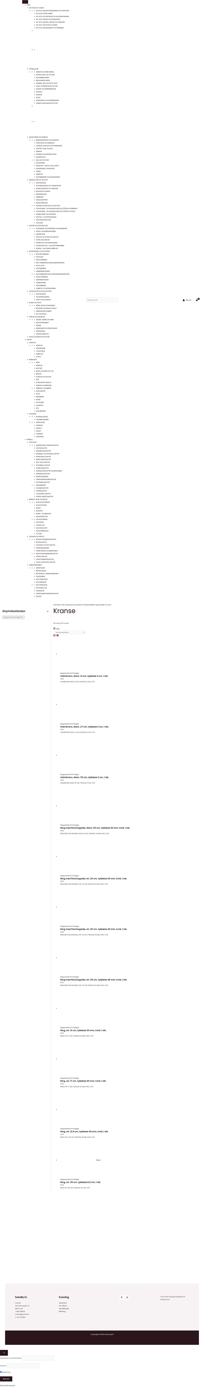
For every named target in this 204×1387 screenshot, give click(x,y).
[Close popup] (4, 1353)
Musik (38, 399)
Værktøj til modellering (46, 288)
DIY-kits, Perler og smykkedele (48, 19)
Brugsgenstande (43, 80)
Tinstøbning (41, 285)
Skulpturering (42, 277)
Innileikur (33, 359)
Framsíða (57, 605)
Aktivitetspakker (43, 502)
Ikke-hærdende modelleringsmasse (50, 263)
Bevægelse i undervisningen (47, 573)
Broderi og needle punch (46, 308)
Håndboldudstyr (43, 474)
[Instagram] (127, 1297)
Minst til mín (6, 1372)
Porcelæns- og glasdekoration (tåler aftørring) (56, 208)
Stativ (38, 357)
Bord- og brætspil (43, 514)
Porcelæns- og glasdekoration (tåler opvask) (55, 211)
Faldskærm (40, 576)
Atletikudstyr (41, 448)
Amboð (39, 151)
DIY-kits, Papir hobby (44, 13)
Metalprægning (42, 322)
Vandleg (39, 434)
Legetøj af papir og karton (47, 237)
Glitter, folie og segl (44, 148)
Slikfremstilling (42, 280)
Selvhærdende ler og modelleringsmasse (53, 274)
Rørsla (30, 439)
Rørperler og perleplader (46, 328)
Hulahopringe (41, 519)
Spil (37, 408)
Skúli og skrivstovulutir (39, 337)
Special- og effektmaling (46, 217)
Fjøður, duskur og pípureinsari (49, 146)
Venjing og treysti (36, 536)
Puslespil (39, 405)
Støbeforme (41, 283)
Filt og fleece (41, 314)
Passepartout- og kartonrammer (50, 245)
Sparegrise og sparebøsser (47, 100)
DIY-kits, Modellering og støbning (50, 28)
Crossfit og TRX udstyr (45, 545)
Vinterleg (40, 437)
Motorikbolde (42, 579)
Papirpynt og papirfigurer (46, 243)
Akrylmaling (41, 183)
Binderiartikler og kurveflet (47, 140)
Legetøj (39, 92)
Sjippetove (40, 525)
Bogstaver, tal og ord (45, 75)
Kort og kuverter (43, 300)
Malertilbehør (42, 203)
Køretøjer (40, 422)
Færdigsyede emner (43, 311)
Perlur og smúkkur (37, 317)
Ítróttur (32, 442)
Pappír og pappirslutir (38, 225)
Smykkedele (40, 331)
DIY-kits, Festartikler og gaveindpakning (52, 16)
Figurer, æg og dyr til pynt (46, 83)
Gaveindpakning (42, 297)
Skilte (38, 97)
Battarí (39, 368)
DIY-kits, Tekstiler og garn (46, 25)
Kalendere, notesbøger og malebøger (51, 228)
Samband (63, 1303)
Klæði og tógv (35, 303)
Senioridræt (41, 485)
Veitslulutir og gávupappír (40, 291)
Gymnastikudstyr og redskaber (49, 471)
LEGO (38, 394)
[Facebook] (122, 1297)
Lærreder (39, 197)
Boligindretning (42, 77)
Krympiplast (41, 157)
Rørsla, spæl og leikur (38, 499)
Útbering (62, 1311)
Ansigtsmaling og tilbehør (47, 188)
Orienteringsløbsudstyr (46, 479)
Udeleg (39, 428)
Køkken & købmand (44, 385)
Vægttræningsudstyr (45, 559)
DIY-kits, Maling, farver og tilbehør (50, 22)
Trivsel (39, 596)
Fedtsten (39, 257)
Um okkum (63, 1306)
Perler (38, 325)
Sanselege (40, 591)
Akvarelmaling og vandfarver (48, 186)
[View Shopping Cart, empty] (197, 300)
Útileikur (32, 414)
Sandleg (39, 425)
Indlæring (40, 397)
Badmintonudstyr (43, 451)
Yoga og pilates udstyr (45, 562)
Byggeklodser (42, 417)
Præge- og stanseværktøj (47, 248)
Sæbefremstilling (43, 271)
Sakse (38, 171)
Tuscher (39, 223)
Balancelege (41, 571)
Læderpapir (40, 234)
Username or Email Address (10, 1358)
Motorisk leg (41, 588)
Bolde (38, 508)
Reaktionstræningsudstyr (47, 553)
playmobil (40, 402)
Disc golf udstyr (43, 462)
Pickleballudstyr (43, 482)
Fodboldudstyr (42, 468)
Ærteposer (40, 568)
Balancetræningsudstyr (46, 539)
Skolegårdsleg (42, 531)
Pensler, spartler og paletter (48, 206)
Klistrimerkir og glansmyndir (48, 177)
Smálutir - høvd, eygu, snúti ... (48, 166)
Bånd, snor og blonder (45, 305)
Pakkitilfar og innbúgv (45, 143)
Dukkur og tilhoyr (43, 377)
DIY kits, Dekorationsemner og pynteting (52, 11)
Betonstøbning (42, 254)
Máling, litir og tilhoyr (38, 180)
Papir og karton (43, 240)
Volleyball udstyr (43, 494)
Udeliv (38, 431)
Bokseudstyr (41, 542)
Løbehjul (39, 354)
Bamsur (39, 365)
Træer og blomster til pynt (47, 103)
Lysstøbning (41, 268)
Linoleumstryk (42, 200)
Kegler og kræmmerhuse (46, 89)
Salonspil (40, 522)
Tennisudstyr (41, 491)
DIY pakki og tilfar (36, 8)
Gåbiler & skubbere (43, 388)
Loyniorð (3, 1366)
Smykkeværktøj (42, 334)
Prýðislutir (33, 69)
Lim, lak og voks (42, 160)
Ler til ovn (40, 265)
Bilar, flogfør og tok (45, 371)
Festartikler (41, 294)
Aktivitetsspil (41, 505)
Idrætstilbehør (42, 476)
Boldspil (39, 511)
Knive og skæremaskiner (46, 231)
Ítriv (28, 5)
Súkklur (32, 342)
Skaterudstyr (41, 528)
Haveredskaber (42, 419)
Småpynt (39, 174)
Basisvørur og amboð (38, 137)
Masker (39, 95)
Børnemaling (41, 194)
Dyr (37, 379)
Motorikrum (41, 582)
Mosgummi (40, 163)
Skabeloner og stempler (46, 214)
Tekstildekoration (43, 220)
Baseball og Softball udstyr (47, 454)
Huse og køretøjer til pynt (47, 86)
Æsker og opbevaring (45, 72)
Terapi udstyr (41, 556)
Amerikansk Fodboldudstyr (47, 445)
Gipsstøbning (41, 260)
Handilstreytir (64, 1308)
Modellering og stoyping (39, 251)
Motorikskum (41, 585)
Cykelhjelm (40, 351)
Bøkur (38, 374)
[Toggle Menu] (25, 2)
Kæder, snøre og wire (45, 320)
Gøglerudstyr (42, 516)
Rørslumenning (35, 565)
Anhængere (40, 348)
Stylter (39, 534)
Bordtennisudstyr (43, 459)
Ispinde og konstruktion (46, 154)
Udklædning (41, 411)
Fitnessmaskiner (42, 548)
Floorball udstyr (43, 465)
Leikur (29, 340)
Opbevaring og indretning (47, 551)
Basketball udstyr (43, 456)
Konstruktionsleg (43, 382)
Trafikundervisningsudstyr (47, 593)
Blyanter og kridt (43, 191)
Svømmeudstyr (42, 488)
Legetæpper (40, 391)
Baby (38, 362)
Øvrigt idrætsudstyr (44, 496)
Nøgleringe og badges (45, 168)
